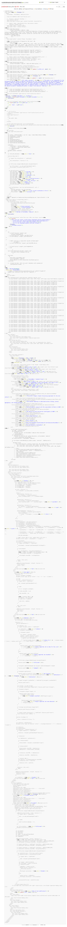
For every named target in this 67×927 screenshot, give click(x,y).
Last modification (38, 8)
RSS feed (51, 8)
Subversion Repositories (12, 2)
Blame (21, 8)
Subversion (35, 924)
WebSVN (27, 924)
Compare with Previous (29, 8)
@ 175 (17, 6)
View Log (46, 8)
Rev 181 (16, 8)
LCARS (26, 2)
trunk (6, 6)
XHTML (42, 924)
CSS (44, 924)
